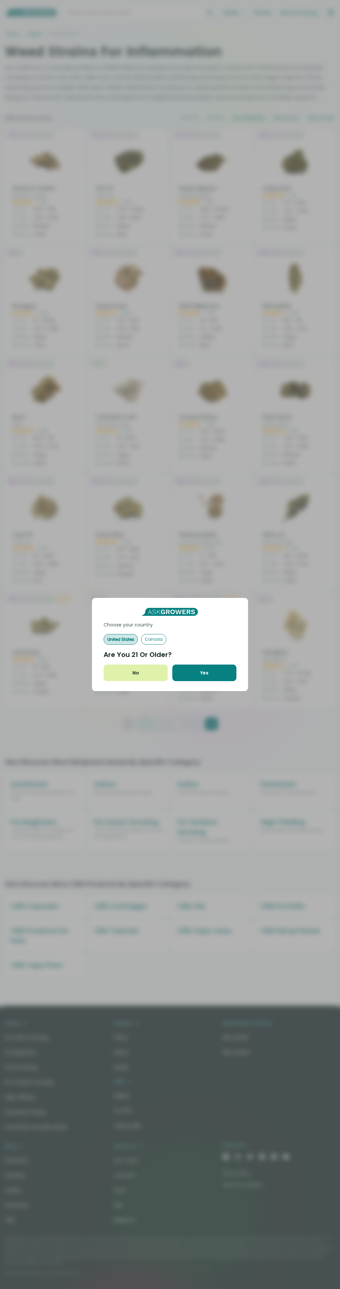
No (135, 673)
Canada (154, 639)
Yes (204, 673)
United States (120, 639)
